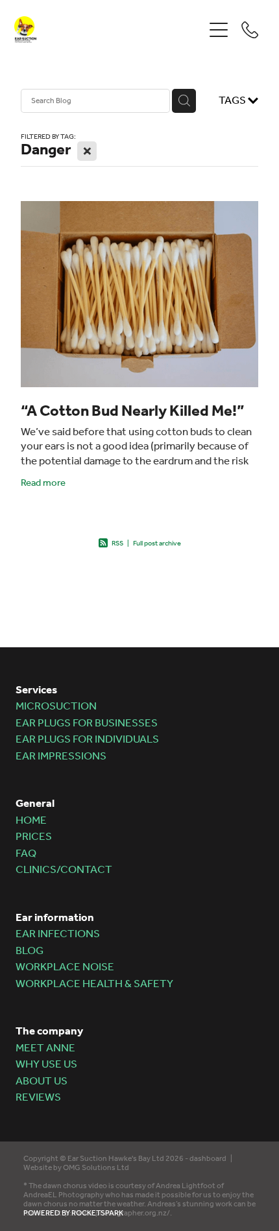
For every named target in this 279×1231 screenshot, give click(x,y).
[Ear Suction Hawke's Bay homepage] (108, 29)
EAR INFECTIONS (58, 934)
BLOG (29, 951)
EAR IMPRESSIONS (61, 756)
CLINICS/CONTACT (64, 870)
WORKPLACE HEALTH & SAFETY (94, 984)
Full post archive (157, 544)
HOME (31, 820)
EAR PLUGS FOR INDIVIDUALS (87, 739)
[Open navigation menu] (218, 29)
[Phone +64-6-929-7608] (249, 29)
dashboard (207, 1158)
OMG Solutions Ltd (96, 1167)
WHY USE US (46, 1064)
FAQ (26, 854)
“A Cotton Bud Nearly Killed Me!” (133, 411)
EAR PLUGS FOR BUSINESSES (87, 723)
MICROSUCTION (56, 706)
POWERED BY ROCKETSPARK (73, 1213)
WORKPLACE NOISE (65, 967)
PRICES (34, 837)
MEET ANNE (45, 1048)
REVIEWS (38, 1097)
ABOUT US (41, 1081)
